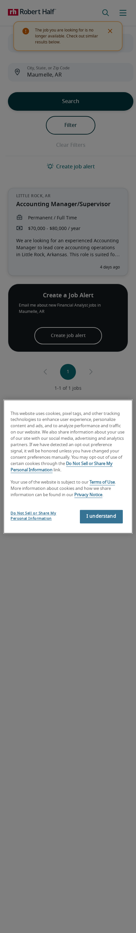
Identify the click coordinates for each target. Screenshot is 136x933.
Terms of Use (102, 483)
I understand (101, 516)
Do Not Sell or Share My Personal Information (33, 515)
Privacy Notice (88, 495)
